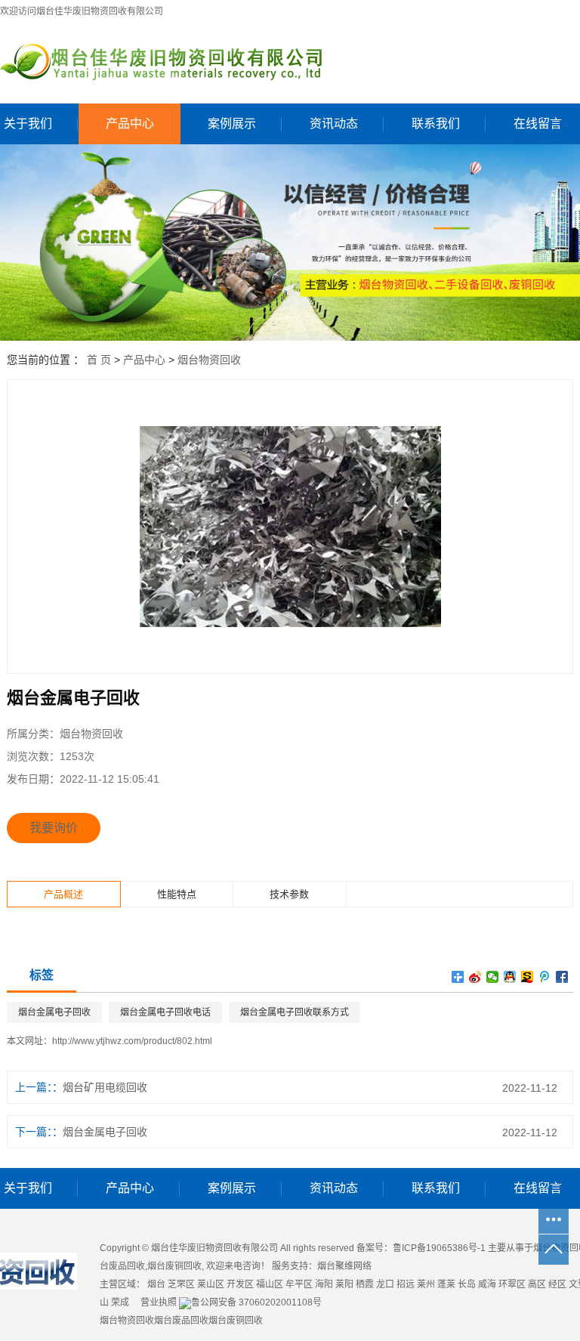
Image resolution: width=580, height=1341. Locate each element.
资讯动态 (334, 123)
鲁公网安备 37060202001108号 (256, 1302)
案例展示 (232, 123)
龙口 (385, 1284)
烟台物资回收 (209, 360)
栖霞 (365, 1284)
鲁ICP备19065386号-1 (439, 1248)
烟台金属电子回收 (54, 1012)
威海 (487, 1284)
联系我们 (436, 123)
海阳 (324, 1284)
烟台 (156, 1284)
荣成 (120, 1302)
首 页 (99, 360)
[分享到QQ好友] (510, 977)
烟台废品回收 (181, 1320)
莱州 (426, 1284)
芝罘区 (181, 1284)
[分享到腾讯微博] (544, 977)
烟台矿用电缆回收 (105, 1087)
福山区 (269, 1284)
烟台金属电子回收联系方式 (294, 1012)
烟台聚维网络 (344, 1266)
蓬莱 (446, 1284)
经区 (557, 1284)
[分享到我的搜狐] (527, 977)
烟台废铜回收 (174, 1266)
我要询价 (53, 827)
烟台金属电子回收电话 (165, 1012)
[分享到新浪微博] (475, 977)
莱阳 (344, 1284)
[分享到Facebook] (562, 977)
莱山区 (210, 1284)
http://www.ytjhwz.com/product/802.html (132, 1041)
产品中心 (130, 123)
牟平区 (299, 1284)
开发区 (240, 1284)
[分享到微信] (492, 977)
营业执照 (158, 1302)
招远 (405, 1284)
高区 (537, 1284)
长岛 (467, 1284)
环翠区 (512, 1284)
